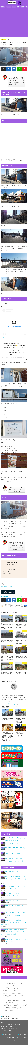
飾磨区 (21, 1007)
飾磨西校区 (5, 1010)
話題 (18, 6)
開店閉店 (3, 6)
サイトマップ (4, 1022)
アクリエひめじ (20, 983)
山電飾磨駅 (23, 1000)
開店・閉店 (4, 39)
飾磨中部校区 (14, 1007)
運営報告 (14, 1040)
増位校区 (19, 993)
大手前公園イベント (14, 995)
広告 (25, 1037)
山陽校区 (16, 1000)
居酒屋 (10, 1000)
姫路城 (22, 995)
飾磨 (8, 1007)
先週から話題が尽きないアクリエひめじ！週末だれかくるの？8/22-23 (15, 914)
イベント (8, 6)
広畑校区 (9, 1002)
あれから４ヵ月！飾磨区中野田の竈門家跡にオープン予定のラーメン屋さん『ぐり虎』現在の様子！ (13, 922)
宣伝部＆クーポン (11, 1037)
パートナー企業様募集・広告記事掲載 (10, 1024)
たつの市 (12, 983)
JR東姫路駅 (11, 981)
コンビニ (4, 988)
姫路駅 (22, 998)
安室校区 (4, 1000)
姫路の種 (11, 1043)
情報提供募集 (20, 1037)
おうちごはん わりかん (16, 357)
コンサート (22, 985)
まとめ (4, 1037)
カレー (15, 985)
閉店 (25, 1005)
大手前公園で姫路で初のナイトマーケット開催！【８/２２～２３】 (15, 887)
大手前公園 (5, 995)
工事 (3, 1002)
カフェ (10, 985)
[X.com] (10, 704)
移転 (16, 1005)
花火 (21, 1005)
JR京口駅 (4, 981)
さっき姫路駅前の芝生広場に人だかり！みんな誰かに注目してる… (15, 839)
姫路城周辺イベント (14, 998)
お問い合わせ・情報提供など (8, 1026)
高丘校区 (11, 1010)
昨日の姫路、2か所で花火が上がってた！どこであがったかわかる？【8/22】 (15, 860)
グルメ (13, 6)
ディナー (11, 596)
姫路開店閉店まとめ (6, 586)
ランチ (11, 990)
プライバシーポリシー (6, 1030)
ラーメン (17, 990)
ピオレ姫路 (5, 990)
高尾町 (21, 596)
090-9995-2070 (10, 567)
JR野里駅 (18, 981)
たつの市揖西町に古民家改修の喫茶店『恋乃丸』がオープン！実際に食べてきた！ (13, 879)
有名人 (14, 1002)
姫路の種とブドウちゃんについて (9, 1028)
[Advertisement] (14, 23)
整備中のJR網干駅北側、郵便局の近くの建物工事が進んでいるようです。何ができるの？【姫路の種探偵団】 (14, 932)
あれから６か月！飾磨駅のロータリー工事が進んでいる (15, 940)
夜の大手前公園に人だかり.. (12, 843)
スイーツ (10, 988)
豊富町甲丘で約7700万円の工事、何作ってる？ (16, 849)
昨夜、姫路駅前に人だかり (12, 871)
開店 (16, 596)
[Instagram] (17, 704)
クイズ (22, 6)
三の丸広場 (5, 993)
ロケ (22, 990)
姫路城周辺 (5, 998)
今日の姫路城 (12, 993)
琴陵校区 (4, 1005)
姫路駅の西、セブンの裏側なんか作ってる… (15, 854)
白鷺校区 (10, 1005)
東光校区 (20, 1002)
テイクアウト (18, 988)
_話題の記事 (5, 983)
